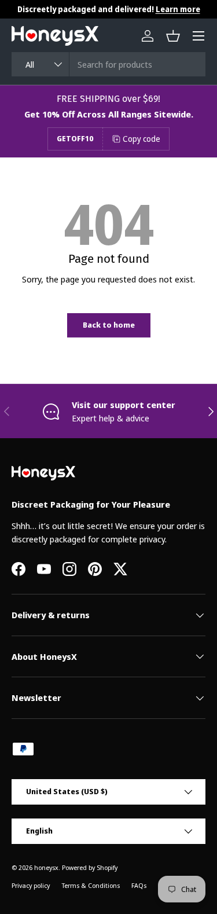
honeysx (46, 867)
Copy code (141, 138)
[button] (173, 36)
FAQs (138, 885)
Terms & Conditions (90, 885)
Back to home (109, 325)
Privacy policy (31, 885)
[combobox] (108, 64)
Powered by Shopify (89, 867)
